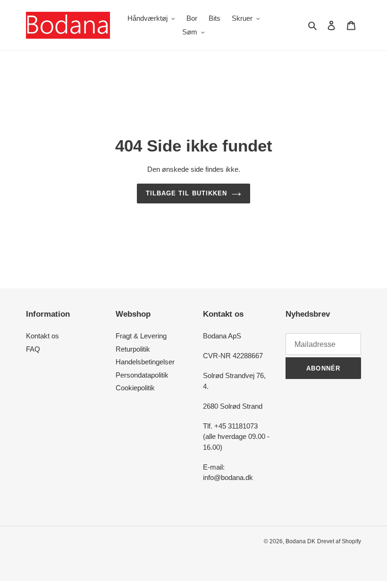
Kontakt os (42, 336)
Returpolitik (133, 349)
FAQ (33, 349)
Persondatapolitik (142, 375)
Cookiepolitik (135, 388)
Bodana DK (300, 541)
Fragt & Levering (141, 336)
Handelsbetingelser (145, 362)
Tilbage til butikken (186, 193)
